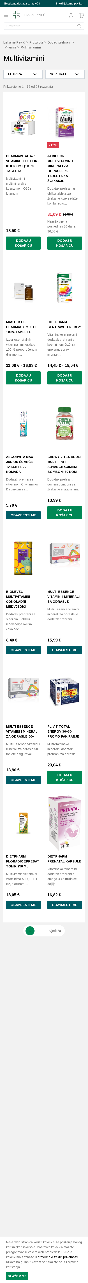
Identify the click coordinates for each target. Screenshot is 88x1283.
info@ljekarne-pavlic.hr (70, 3)
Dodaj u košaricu (23, 378)
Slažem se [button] (17, 1276)
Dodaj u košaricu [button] (23, 243)
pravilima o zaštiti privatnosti (58, 1257)
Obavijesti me (23, 515)
